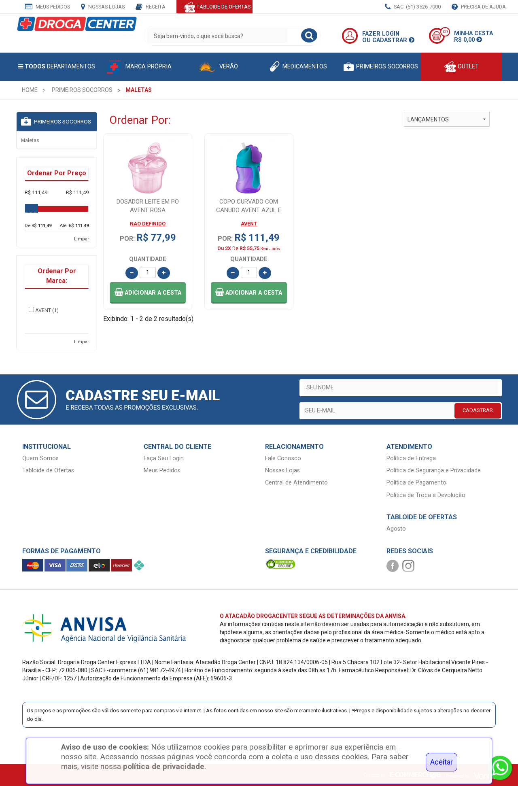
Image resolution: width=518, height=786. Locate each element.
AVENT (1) (47, 310)
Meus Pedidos (52, 7)
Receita (155, 7)
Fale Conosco (283, 458)
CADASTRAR (478, 410)
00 (445, 31)
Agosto (396, 528)
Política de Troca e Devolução (425, 495)
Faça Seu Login (164, 458)
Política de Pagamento (416, 482)
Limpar (81, 239)
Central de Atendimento (296, 482)
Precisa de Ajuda (483, 7)
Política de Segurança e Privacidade (433, 470)
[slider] (31, 208)
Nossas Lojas (106, 7)
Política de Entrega (411, 458)
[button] (148, 293)
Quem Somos (40, 458)
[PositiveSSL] (280, 564)
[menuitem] (30, 90)
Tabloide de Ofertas (48, 470)
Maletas (30, 140)
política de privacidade (163, 766)
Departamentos (60, 66)
